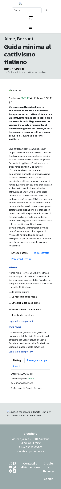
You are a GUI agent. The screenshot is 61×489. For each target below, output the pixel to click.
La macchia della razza (24, 296)
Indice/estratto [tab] (41, 253)
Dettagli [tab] (17, 360)
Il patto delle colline (23, 315)
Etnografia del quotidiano (26, 303)
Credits (49, 463)
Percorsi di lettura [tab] (21, 259)
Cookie (48, 478)
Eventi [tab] (16, 366)
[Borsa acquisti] (30, 18)
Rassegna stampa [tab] (37, 360)
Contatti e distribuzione (30, 465)
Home (7, 68)
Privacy (48, 471)
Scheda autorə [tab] (19, 253)
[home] (30, 4)
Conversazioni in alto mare (26, 309)
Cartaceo (19, 98)
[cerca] (46, 10)
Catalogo (19, 68)
